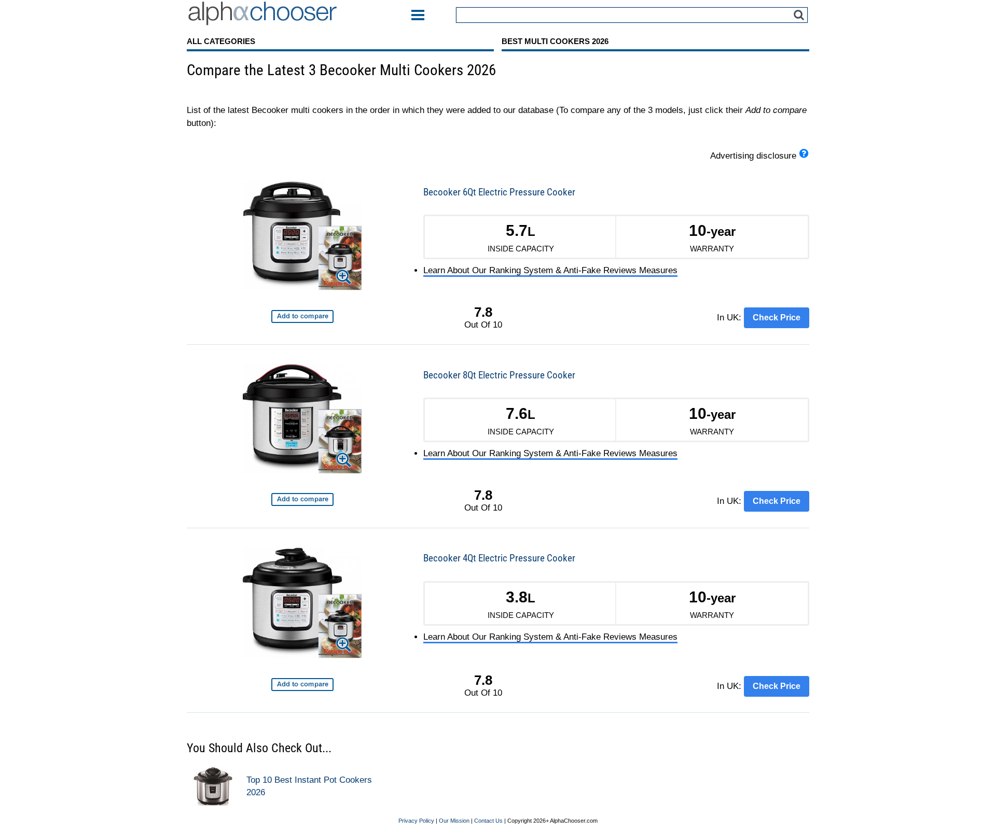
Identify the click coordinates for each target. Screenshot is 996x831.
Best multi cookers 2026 (555, 41)
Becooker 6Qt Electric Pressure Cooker (499, 192)
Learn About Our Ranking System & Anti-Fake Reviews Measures (550, 270)
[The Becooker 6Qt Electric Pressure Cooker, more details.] (302, 237)
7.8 (483, 312)
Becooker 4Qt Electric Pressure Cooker (499, 558)
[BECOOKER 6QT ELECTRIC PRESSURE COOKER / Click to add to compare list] (302, 316)
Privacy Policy (416, 821)
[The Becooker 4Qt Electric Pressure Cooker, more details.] (302, 604)
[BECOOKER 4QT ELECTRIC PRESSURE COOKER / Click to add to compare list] (302, 684)
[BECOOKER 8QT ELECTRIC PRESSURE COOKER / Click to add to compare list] (302, 499)
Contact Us (488, 821)
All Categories (221, 41)
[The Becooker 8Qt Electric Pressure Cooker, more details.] (302, 420)
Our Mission (454, 821)
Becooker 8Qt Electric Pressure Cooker (499, 375)
